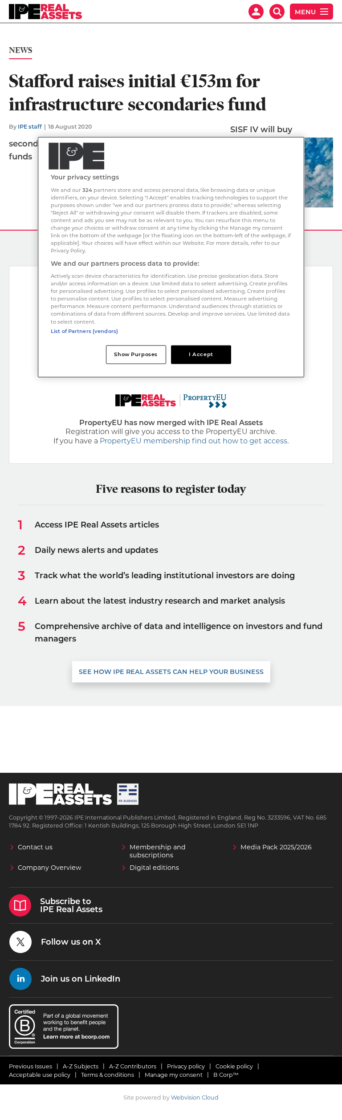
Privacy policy (186, 1066)
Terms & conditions (107, 1074)
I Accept (201, 354)
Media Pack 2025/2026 (276, 847)
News (20, 50)
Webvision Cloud (195, 1097)
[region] (171, 257)
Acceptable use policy (39, 1074)
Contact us (35, 847)
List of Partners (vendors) (84, 331)
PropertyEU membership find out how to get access (193, 441)
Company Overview (49, 868)
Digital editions (154, 868)
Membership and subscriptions (158, 851)
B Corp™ (226, 1074)
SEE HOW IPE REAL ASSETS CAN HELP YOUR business (171, 672)
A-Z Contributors (132, 1066)
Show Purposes (135, 354)
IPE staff (30, 126)
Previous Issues (30, 1066)
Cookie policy (234, 1066)
